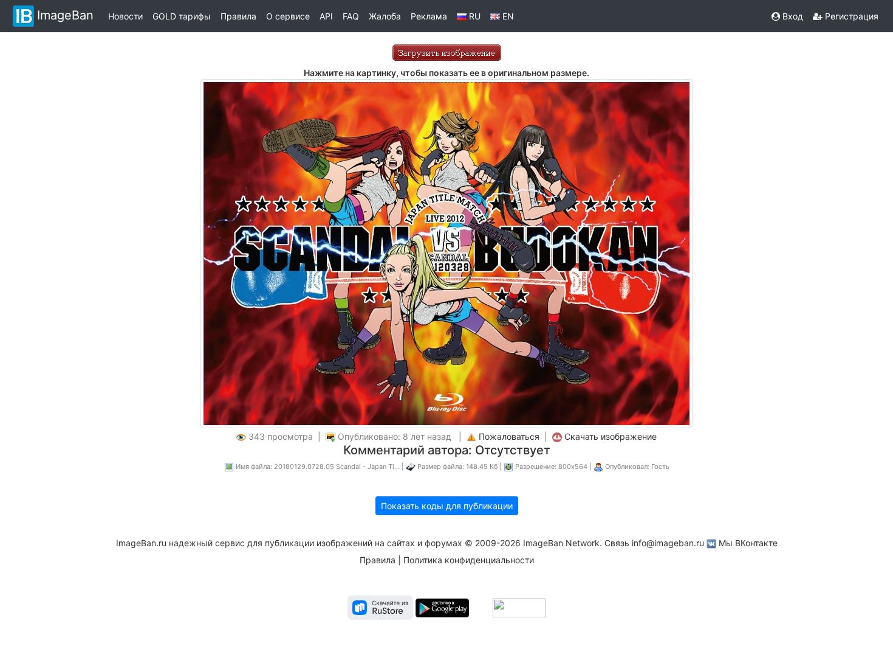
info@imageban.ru (668, 543)
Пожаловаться (509, 436)
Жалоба (385, 16)
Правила (238, 16)
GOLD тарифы (181, 16)
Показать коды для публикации (447, 506)
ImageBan (65, 15)
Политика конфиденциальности (468, 560)
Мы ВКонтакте (748, 543)
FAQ (351, 16)
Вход (791, 16)
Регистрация (850, 16)
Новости (125, 16)
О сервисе (288, 16)
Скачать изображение (610, 436)
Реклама (429, 16)
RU (474, 16)
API (326, 16)
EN (507, 16)
